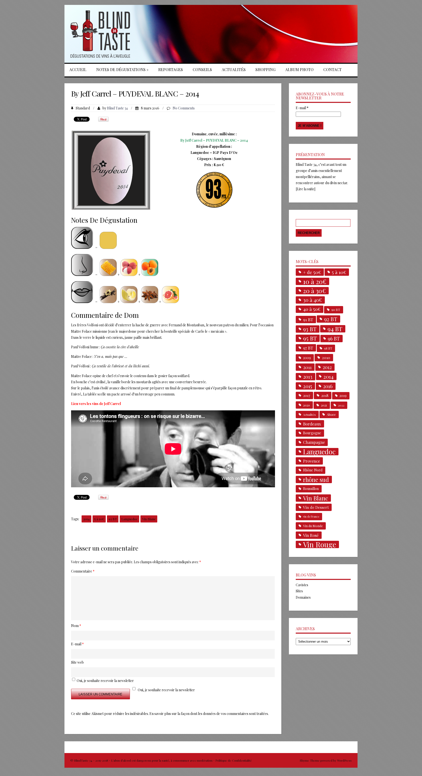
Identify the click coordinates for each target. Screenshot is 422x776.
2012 (327, 367)
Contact (332, 69)
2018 (324, 395)
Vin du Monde (313, 526)
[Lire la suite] (305, 189)
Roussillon (311, 488)
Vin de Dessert (316, 507)
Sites (299, 591)
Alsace (331, 414)
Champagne (314, 442)
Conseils (202, 69)
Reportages (170, 69)
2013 (307, 376)
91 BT (308, 319)
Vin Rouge (319, 544)
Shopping (265, 69)
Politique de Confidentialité (233, 760)
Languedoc (129, 519)
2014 (86, 519)
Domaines (303, 597)
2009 (307, 357)
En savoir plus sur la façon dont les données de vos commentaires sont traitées (208, 713)
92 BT (330, 319)
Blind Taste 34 (117, 108)
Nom (76, 625)
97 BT (308, 348)
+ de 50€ (312, 272)
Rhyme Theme (310, 760)
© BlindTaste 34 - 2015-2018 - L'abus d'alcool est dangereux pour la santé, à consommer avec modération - (142, 760)
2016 (328, 386)
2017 (306, 395)
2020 (306, 405)
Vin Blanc (149, 519)
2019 (343, 395)
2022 (341, 405)
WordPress (344, 760)
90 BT (335, 310)
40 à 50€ (311, 309)
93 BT (113, 519)
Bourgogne (312, 433)
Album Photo (299, 69)
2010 (326, 357)
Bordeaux (312, 423)
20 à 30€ (314, 290)
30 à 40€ (312, 300)
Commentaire (83, 571)
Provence (311, 461)
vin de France (311, 516)
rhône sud (316, 479)
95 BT (310, 338)
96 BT (334, 338)
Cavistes (302, 585)
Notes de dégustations (122, 69)
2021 (324, 405)
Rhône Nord (312, 470)
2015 (307, 386)
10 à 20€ (314, 281)
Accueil (77, 69)
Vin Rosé (311, 535)
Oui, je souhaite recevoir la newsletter (166, 690)
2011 (307, 367)
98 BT (328, 348)
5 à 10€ (99, 519)
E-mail (302, 108)
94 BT (334, 328)
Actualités (234, 69)
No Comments (184, 108)
